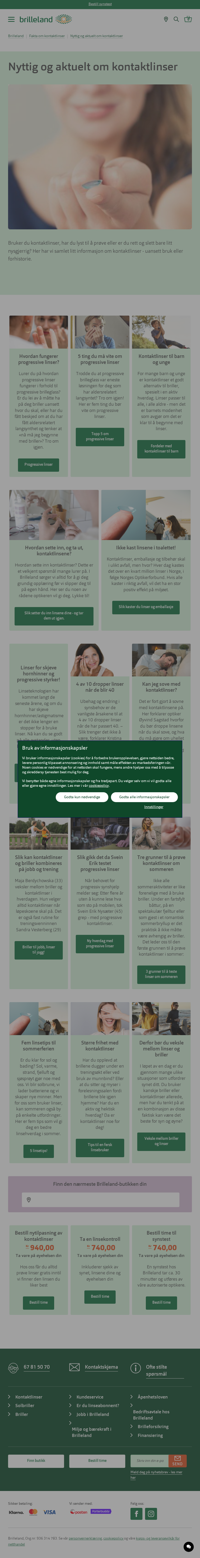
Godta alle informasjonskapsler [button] (144, 797)
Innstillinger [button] (153, 807)
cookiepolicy (99, 786)
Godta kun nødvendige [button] (82, 797)
